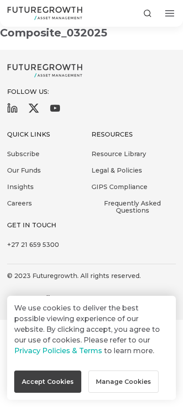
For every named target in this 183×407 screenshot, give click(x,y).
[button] (47, 382)
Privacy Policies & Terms (58, 351)
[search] (147, 13)
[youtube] (55, 111)
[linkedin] (12, 111)
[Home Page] (45, 13)
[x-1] (33, 111)
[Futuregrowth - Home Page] (45, 70)
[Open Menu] (169, 13)
